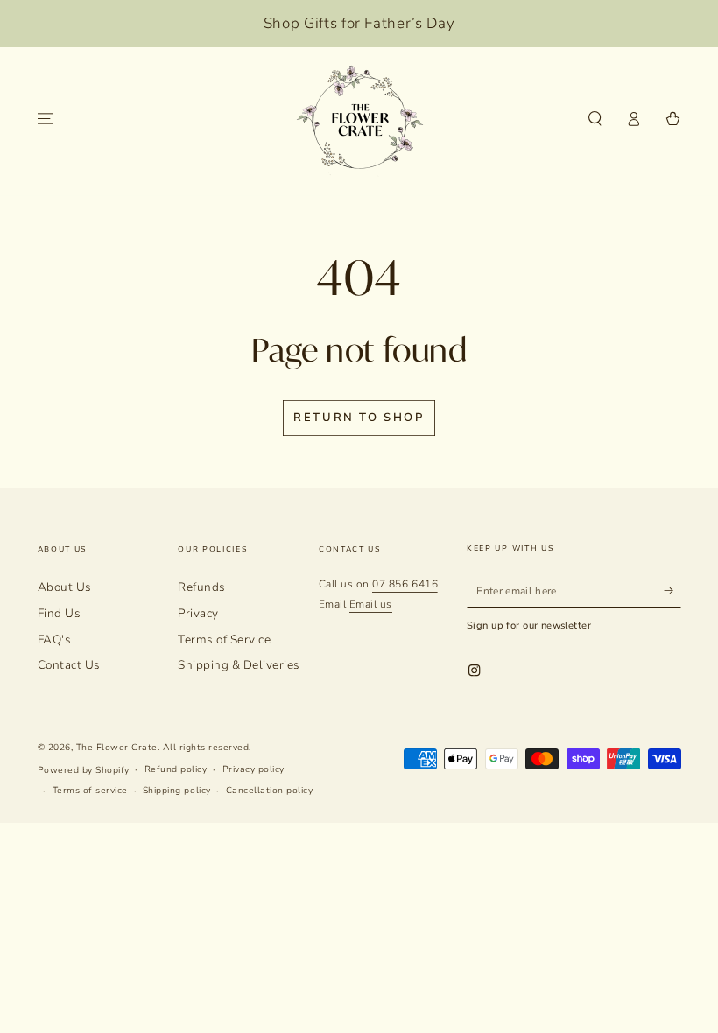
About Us (65, 587)
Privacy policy (253, 769)
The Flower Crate (117, 747)
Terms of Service (224, 639)
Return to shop (358, 417)
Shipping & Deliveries (239, 665)
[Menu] (45, 118)
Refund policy (176, 769)
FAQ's (55, 639)
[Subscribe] (672, 590)
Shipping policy (177, 790)
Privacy (198, 613)
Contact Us (69, 665)
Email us (370, 604)
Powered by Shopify (84, 770)
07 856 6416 (405, 584)
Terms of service (90, 790)
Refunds (202, 587)
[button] (595, 118)
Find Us (59, 613)
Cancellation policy (269, 790)
